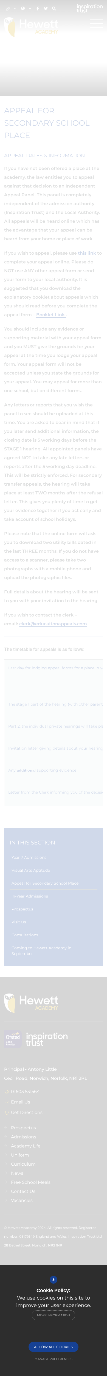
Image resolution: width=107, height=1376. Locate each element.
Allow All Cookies (53, 1347)
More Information (53, 1315)
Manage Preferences (53, 1359)
